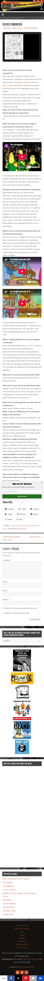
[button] (22, 484)
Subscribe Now (22, 496)
